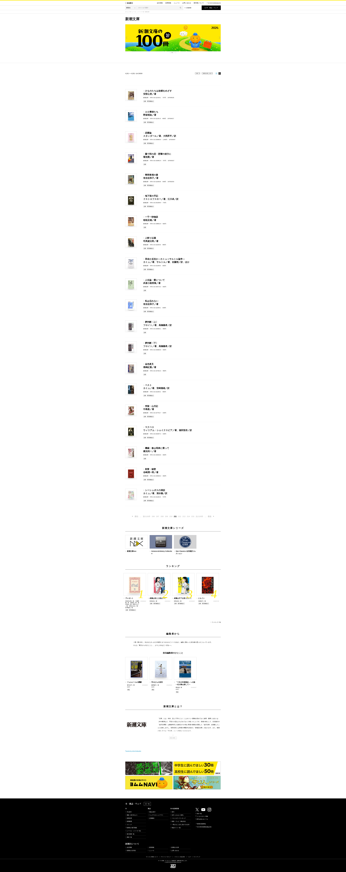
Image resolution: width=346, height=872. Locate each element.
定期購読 (151, 818)
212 (179, 516)
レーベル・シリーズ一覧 (138, 11)
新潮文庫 (129, 818)
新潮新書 (129, 821)
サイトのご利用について (152, 856)
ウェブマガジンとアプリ (156, 815)
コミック (129, 824)
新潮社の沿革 (175, 847)
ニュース (177, 3)
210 (170, 516)
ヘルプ (189, 856)
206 (153, 516)
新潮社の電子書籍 (132, 827)
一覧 (148, 804)
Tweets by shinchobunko (133, 751)
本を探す (129, 812)
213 (183, 516)
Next (219, 37)
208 (162, 516)
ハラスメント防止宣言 (179, 856)
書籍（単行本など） (132, 815)
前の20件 (146, 516)
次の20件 (199, 516)
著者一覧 (129, 837)
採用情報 (168, 3)
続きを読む (173, 737)
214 (188, 516)
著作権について (199, 3)
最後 (209, 516)
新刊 (173, 812)
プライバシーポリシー (166, 856)
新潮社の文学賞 (131, 850)
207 (157, 516)
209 (166, 516)
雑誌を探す (152, 812)
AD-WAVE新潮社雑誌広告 (204, 827)
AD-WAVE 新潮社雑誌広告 (214, 3)
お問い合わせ (186, 3)
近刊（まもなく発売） (178, 815)
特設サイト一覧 (176, 827)
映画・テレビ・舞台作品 (179, 821)
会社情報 (160, 3)
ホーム (126, 11)
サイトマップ (197, 856)
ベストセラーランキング (179, 818)
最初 (136, 516)
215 (192, 516)
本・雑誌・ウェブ (212, 7)
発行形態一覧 (130, 834)
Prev (126, 37)
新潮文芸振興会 (201, 824)
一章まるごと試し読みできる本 (180, 824)
